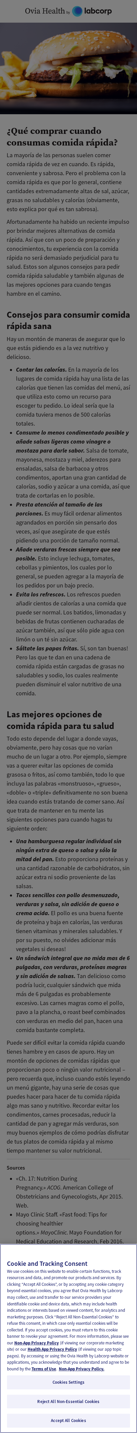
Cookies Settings (68, 1382)
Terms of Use (44, 1369)
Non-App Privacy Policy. (81, 1369)
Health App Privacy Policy (52, 1349)
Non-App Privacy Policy (36, 1343)
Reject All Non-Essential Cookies (68, 1401)
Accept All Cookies (68, 1420)
